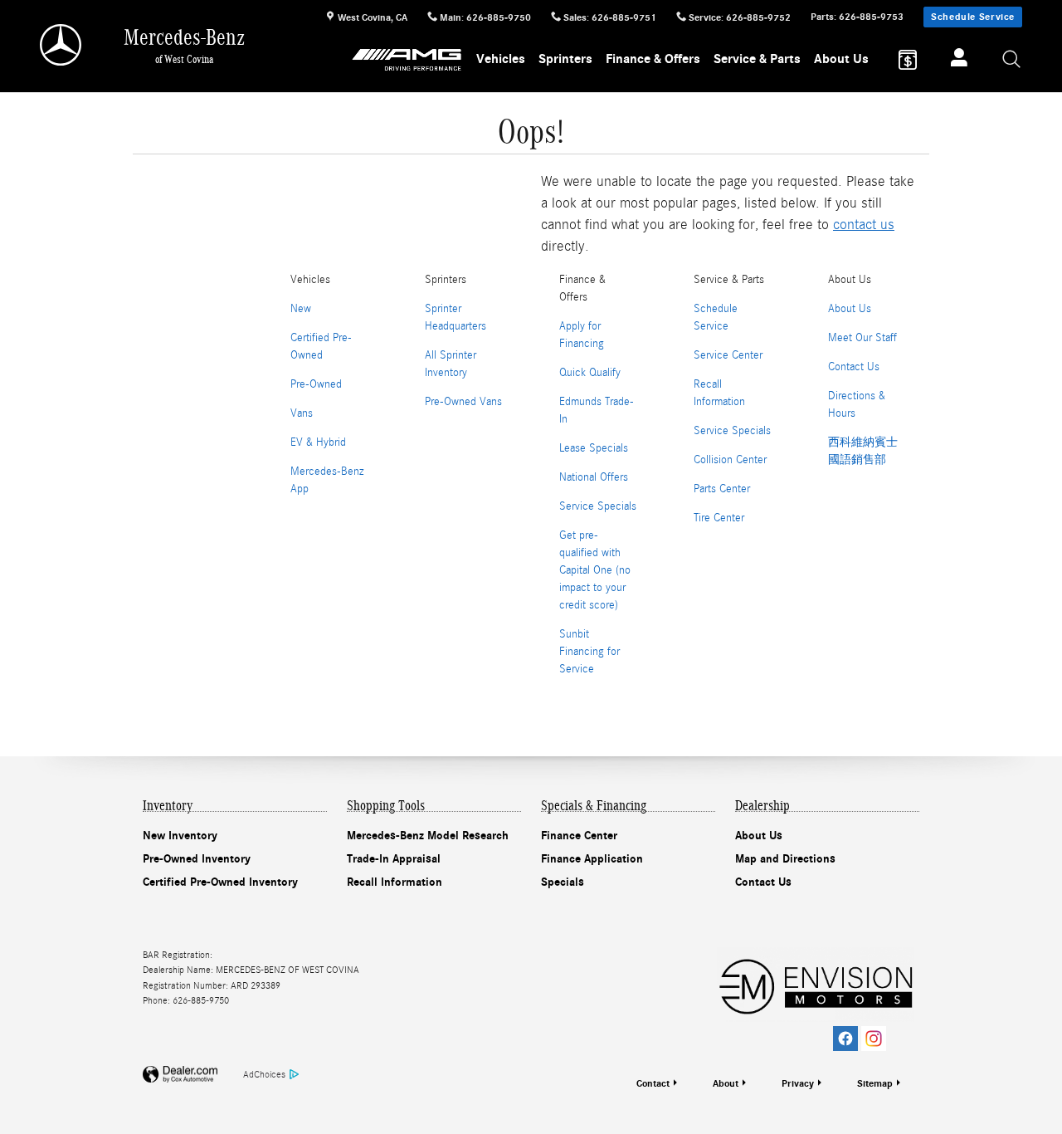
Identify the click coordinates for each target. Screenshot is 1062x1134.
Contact (653, 1083)
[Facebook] (845, 1038)
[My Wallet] (907, 60)
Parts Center (722, 489)
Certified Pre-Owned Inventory (220, 882)
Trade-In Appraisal (394, 859)
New (300, 308)
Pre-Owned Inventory (197, 859)
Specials (562, 882)
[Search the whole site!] (1012, 60)
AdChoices (264, 1074)
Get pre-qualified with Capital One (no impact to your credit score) (595, 570)
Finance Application (592, 859)
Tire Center (719, 518)
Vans (301, 413)
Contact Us (853, 367)
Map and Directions (785, 859)
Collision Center (730, 460)
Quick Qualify (590, 372)
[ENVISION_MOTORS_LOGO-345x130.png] (815, 984)
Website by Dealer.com (180, 1074)
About (725, 1083)
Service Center (728, 355)
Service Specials (597, 506)
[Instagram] (873, 1038)
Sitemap (875, 1083)
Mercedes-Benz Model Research (428, 836)
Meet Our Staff (862, 338)
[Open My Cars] (954, 60)
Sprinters (565, 58)
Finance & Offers (653, 58)
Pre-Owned (316, 384)
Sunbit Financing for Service (589, 652)
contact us (863, 224)
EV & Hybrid (318, 442)
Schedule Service (973, 16)
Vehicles (500, 58)
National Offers (593, 477)
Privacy (798, 1083)
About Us (841, 58)
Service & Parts (757, 58)
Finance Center (579, 836)
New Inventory (180, 836)
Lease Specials (593, 448)
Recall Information (394, 882)
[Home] (62, 45)
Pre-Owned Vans (463, 401)
